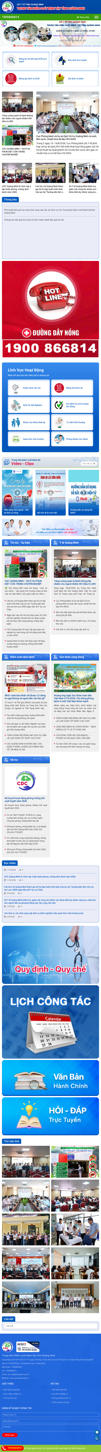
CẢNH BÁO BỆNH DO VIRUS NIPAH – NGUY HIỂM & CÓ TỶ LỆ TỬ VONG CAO (76, 728)
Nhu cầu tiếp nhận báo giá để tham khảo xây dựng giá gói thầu (76, 613)
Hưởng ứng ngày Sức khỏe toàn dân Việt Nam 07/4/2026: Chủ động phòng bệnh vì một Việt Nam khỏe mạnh (74, 698)
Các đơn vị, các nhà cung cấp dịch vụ (72, 629)
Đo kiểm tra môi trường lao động (77, 405)
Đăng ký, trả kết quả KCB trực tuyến (33, 60)
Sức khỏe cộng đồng (71, 657)
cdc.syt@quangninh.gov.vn (19, 1374)
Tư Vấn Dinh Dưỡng (75, 422)
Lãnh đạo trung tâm (11, 1390)
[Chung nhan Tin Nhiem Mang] (26, 1350)
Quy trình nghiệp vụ (60, 1394)
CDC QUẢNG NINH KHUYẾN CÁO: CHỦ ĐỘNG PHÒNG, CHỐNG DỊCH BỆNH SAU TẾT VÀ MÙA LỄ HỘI (25, 747)
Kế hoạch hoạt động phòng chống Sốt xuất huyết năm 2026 (25, 799)
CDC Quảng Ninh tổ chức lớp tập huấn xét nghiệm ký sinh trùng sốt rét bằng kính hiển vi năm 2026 (26, 632)
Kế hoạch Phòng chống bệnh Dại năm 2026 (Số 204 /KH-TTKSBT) (26, 851)
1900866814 (10, 17)
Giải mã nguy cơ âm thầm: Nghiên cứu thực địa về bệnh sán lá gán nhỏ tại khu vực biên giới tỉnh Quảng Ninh (26, 727)
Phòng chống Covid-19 (61, 1398)
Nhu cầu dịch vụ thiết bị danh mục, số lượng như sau (75, 622)
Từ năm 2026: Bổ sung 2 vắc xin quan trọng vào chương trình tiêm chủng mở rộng (75, 745)
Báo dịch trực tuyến (77, 60)
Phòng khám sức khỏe (77, 439)
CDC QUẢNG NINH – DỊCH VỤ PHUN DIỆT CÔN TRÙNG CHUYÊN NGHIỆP (16, 152)
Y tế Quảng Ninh (69, 542)
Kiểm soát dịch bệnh (22, 657)
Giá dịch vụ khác (76, 78)
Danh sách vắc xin (32, 388)
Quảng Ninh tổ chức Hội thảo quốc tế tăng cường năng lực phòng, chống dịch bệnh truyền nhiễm (26, 644)
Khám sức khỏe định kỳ (34, 422)
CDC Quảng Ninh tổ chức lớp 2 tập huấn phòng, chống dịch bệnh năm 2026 (16, 189)
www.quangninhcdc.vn (19, 1378)
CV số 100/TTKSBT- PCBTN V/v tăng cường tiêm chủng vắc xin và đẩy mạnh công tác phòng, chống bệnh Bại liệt (24, 818)
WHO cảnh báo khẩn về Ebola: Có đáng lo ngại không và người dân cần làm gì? (25, 697)
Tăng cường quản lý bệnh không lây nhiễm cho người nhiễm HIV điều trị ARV (17, 118)
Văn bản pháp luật (59, 1390)
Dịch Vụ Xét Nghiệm (32, 405)
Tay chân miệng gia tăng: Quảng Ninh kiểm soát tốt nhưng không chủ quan (26, 716)
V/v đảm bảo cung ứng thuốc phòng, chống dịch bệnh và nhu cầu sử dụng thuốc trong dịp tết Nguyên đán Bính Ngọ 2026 (26, 841)
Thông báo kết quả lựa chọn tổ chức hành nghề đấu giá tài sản (34, 204)
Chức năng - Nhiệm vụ (12, 1394)
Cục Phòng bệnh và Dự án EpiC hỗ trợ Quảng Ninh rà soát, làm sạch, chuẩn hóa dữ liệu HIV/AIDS (66, 137)
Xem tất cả (87, 463)
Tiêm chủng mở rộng (60, 1402)
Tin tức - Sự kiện (20, 542)
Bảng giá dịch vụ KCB (29, 78)
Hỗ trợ (14, 759)
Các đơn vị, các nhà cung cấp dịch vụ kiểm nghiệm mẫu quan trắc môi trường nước (44, 897)
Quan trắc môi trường (33, 439)
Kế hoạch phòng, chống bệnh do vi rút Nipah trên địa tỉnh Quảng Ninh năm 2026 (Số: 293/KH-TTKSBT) (26, 829)
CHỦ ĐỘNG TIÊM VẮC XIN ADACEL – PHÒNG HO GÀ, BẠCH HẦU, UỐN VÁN (73, 736)
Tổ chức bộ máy (10, 1398)
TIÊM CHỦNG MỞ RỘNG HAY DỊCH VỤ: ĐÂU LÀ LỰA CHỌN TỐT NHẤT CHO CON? (27, 736)
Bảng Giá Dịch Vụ (74, 388)
